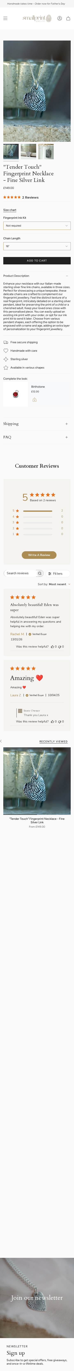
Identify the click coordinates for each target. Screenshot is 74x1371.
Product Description (16, 276)
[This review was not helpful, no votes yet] (59, 647)
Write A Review (39, 555)
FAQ (7, 437)
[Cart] (68, 18)
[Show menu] (5, 18)
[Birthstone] (15, 394)
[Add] (34, 399)
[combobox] (54, 584)
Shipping (10, 423)
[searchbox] (20, 573)
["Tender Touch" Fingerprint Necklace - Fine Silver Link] (37, 781)
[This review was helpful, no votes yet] (52, 647)
